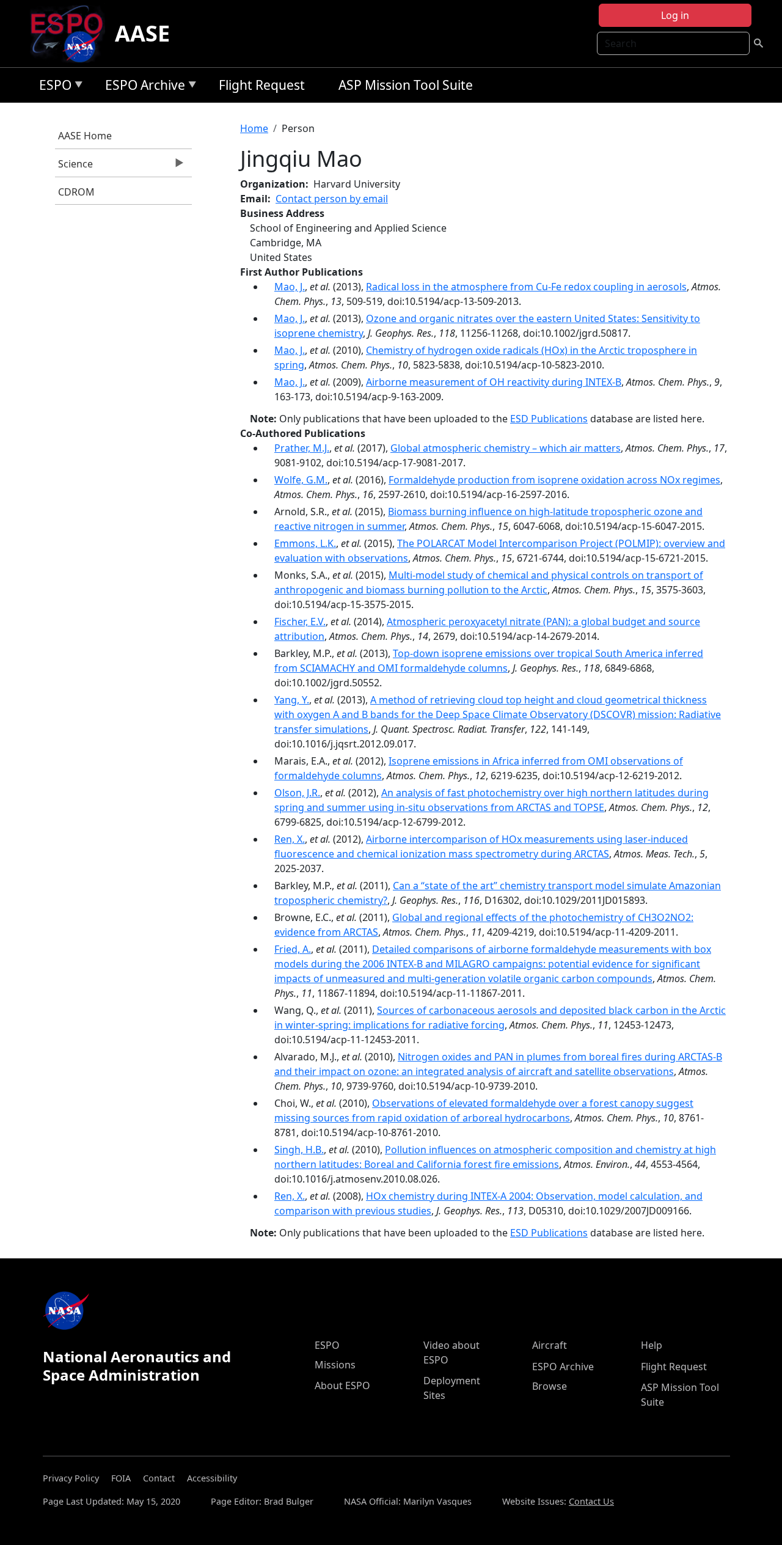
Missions (335, 1364)
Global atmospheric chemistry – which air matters (505, 448)
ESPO (52, 87)
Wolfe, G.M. (300, 479)
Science (74, 167)
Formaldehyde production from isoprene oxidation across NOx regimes (554, 479)
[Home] (71, 33)
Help (651, 1345)
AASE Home (85, 135)
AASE (142, 33)
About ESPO (342, 1385)
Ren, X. (289, 839)
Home (254, 128)
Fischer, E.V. (300, 621)
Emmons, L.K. (305, 543)
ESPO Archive (142, 87)
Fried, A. (292, 949)
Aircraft (549, 1345)
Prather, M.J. (301, 448)
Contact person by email (332, 198)
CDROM (76, 192)
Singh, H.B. (299, 1149)
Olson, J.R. (297, 792)
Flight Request (262, 85)
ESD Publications (549, 418)
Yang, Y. (291, 699)
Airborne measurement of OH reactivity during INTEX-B (493, 382)
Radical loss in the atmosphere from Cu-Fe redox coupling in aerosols (526, 286)
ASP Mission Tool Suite (405, 85)
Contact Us (591, 1501)
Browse (549, 1386)
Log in (675, 15)
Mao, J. (289, 286)
